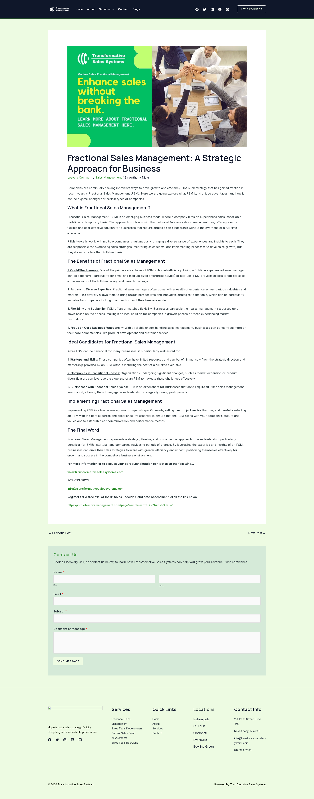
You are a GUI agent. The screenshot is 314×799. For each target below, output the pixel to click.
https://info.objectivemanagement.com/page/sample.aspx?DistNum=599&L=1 (120, 505)
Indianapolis (201, 719)
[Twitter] (204, 9)
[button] (112, 9)
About (91, 9)
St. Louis (199, 726)
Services (104, 9)
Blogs (136, 9)
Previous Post (59, 533)
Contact (123, 9)
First (55, 585)
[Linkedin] (212, 9)
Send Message (68, 661)
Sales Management (108, 177)
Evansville (200, 740)
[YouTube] (220, 9)
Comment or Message (70, 629)
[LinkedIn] (72, 739)
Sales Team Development (127, 728)
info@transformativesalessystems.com (95, 488)
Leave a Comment (79, 177)
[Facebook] (197, 9)
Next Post (257, 533)
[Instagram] (227, 9)
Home (79, 9)
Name (58, 572)
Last (161, 585)
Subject (60, 611)
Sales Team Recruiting (125, 742)
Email (58, 594)
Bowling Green (203, 746)
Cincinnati (200, 733)
